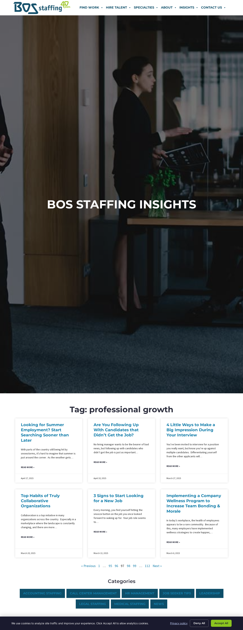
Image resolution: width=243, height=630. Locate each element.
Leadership (209, 593)
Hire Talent (116, 7)
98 (128, 566)
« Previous (88, 566)
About (167, 7)
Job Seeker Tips (177, 593)
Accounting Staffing (42, 593)
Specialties (144, 7)
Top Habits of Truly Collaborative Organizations (40, 500)
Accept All (221, 623)
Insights (186, 7)
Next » (157, 566)
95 (110, 566)
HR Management (139, 593)
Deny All (199, 623)
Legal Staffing (92, 604)
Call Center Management (93, 593)
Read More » (27, 467)
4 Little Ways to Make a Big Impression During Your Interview (190, 430)
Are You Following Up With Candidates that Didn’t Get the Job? (116, 430)
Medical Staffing (129, 604)
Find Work (89, 7)
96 (116, 566)
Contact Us (211, 7)
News (159, 604)
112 (147, 566)
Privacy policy (179, 623)
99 (134, 566)
